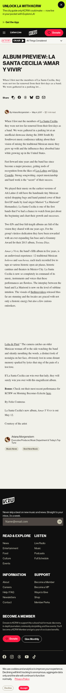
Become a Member (44, 582)
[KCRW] (8, 503)
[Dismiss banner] (61, 4)
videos (42, 292)
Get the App (12, 22)
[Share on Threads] (25, 98)
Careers (7, 587)
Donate (56, 32)
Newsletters (9, 597)
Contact (7, 602)
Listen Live (15, 32)
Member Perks (42, 602)
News (6, 543)
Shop (37, 597)
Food (5, 553)
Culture (7, 558)
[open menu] (5, 32)
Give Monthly (32, 639)
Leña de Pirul (12, 344)
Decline (8, 688)
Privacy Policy (22, 679)
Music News (11, 449)
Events (6, 563)
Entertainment (10, 548)
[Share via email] (43, 98)
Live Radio (39, 543)
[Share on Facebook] (19, 98)
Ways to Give (41, 592)
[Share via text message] (37, 98)
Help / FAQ (8, 592)
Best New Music (31, 449)
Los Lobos (41, 170)
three (36, 292)
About (6, 582)
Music (37, 548)
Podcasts (39, 553)
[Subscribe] (59, 521)
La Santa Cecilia (48, 121)
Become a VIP (41, 587)
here (48, 393)
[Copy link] (13, 98)
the (32, 292)
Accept (23, 688)
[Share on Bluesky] (31, 98)
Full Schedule (41, 558)
